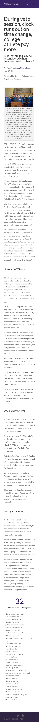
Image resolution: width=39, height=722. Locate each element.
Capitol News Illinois (22, 68)
